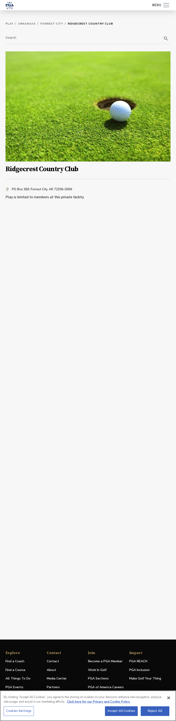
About (51, 670)
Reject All (155, 711)
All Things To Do (18, 678)
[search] (165, 38)
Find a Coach (15, 661)
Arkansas (27, 23)
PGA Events (14, 687)
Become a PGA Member (105, 661)
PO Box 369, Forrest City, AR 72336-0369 (42, 189)
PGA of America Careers (106, 687)
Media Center (57, 678)
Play (9, 23)
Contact (53, 661)
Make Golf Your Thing (145, 678)
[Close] (169, 698)
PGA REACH (138, 661)
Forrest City (51, 23)
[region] (88, 705)
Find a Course (15, 670)
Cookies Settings (18, 711)
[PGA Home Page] (10, 5)
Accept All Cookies (121, 711)
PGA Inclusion (139, 670)
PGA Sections (98, 678)
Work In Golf (97, 670)
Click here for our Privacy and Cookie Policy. (98, 702)
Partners (53, 687)
